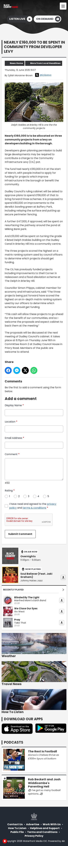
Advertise (32, 824)
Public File (17, 832)
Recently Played (13, 589)
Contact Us (15, 824)
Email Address (14, 438)
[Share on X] (25, 370)
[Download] (63, 577)
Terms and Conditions (42, 832)
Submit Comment (20, 534)
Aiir (63, 841)
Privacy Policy (34, 836)
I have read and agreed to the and (32, 506)
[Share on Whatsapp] (33, 370)
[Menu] (63, 6)
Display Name (14, 405)
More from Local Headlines (45, 63)
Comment (12, 454)
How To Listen (17, 828)
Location (11, 421)
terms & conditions (34, 508)
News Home (16, 63)
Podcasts (13, 742)
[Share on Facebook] (8, 370)
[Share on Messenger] (16, 370)
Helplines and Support (45, 828)
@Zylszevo (45, 75)
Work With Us (52, 824)
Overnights (28, 556)
